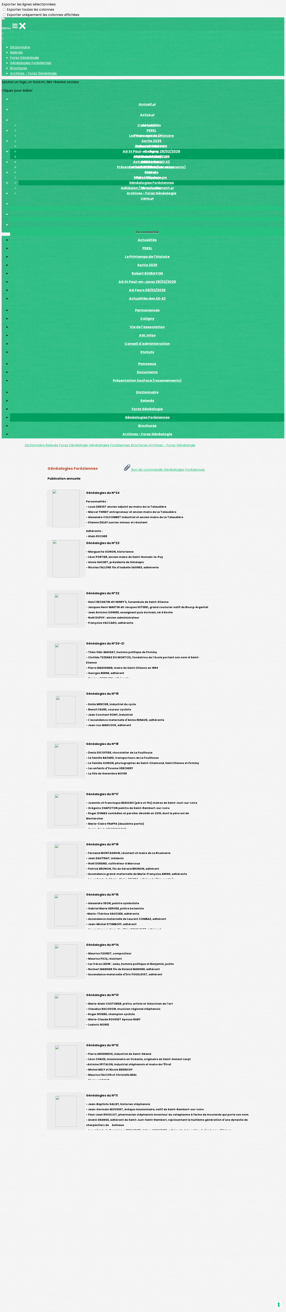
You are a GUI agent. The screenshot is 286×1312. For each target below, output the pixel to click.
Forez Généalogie (24, 57)
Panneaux (147, 363)
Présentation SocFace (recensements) (147, 380)
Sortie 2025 (151, 141)
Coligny (151, 151)
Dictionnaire (20, 47)
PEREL (151, 130)
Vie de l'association (147, 327)
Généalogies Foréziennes (30, 62)
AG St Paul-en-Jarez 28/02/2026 (147, 281)
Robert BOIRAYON (147, 273)
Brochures (18, 68)
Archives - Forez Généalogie (33, 73)
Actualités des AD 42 (147, 298)
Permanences (147, 310)
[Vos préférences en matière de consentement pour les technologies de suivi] (279, 1305)
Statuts (147, 352)
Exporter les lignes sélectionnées (29, 4)
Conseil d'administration (147, 343)
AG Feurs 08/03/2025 (147, 290)
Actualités (147, 239)
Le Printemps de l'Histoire (147, 256)
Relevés (16, 52)
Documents (151, 161)
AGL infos (147, 335)
